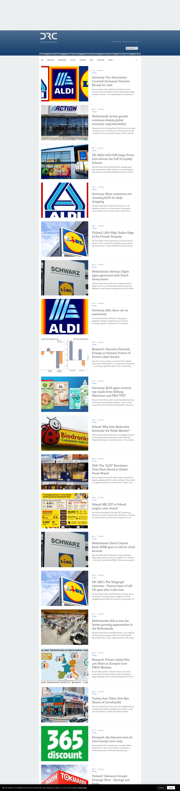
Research (50, 60)
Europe (73, 60)
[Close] (177, 787)
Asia (91, 60)
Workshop (62, 60)
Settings (161, 788)
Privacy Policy (82, 788)
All (42, 60)
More (110, 60)
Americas (100, 60)
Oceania (83, 60)
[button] (136, 60)
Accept (171, 788)
